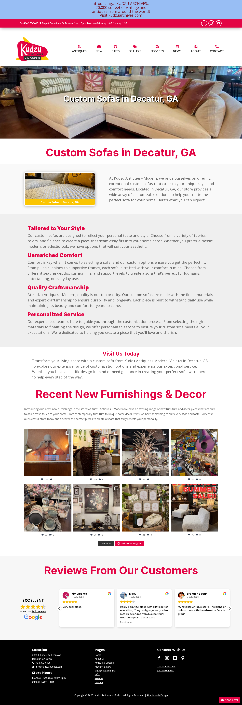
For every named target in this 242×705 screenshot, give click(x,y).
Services (99, 678)
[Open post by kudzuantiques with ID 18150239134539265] (47, 452)
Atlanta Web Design (157, 695)
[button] (229, 608)
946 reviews (39, 611)
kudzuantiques (47, 432)
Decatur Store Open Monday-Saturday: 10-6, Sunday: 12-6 (96, 23)
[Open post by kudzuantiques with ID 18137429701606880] (47, 508)
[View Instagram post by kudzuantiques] (68, 472)
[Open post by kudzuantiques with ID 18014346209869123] (145, 508)
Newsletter (231, 700)
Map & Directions (51, 23)
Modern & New (103, 666)
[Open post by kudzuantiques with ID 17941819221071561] (194, 452)
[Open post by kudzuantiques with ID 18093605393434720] (194, 508)
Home (98, 655)
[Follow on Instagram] (211, 23)
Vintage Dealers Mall (106, 670)
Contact (99, 682)
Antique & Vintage (104, 662)
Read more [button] (69, 622)
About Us (100, 658)
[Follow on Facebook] (204, 23)
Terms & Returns (166, 666)
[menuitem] (79, 49)
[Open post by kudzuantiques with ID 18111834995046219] (96, 452)
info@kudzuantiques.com (49, 666)
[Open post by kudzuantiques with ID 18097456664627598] (96, 508)
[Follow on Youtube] (219, 23)
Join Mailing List (165, 670)
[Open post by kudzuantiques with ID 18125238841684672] (145, 452)
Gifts (97, 674)
